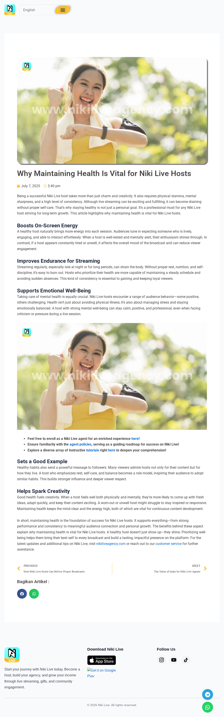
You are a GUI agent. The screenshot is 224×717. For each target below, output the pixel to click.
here (135, 439)
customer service (169, 544)
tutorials (92, 450)
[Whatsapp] (207, 707)
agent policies (80, 444)
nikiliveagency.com (111, 544)
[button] (62, 9)
